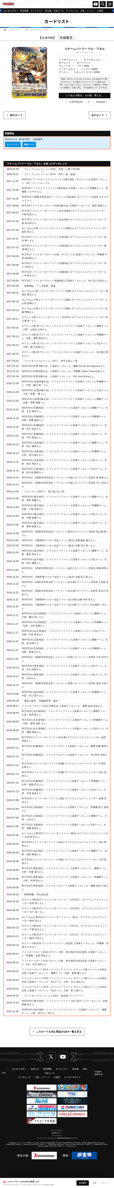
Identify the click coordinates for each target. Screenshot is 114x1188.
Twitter (51, 1056)
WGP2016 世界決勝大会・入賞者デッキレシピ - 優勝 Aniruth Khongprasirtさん (63, 366)
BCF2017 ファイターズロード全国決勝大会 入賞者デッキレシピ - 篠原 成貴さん (64, 205)
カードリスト (15, 30)
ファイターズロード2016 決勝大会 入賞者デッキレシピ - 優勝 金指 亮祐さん (62, 706)
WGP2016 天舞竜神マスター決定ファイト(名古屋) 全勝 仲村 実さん (58, 599)
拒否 (94, 1183)
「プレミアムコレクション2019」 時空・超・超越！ (49, 174)
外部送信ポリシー (57, 1133)
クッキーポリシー (57, 1135)
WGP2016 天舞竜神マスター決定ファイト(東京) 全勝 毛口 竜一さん (58, 545)
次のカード (97, 115)
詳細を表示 (104, 1183)
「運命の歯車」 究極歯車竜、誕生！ (41, 701)
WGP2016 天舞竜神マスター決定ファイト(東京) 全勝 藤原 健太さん (58, 540)
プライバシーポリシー (57, 1130)
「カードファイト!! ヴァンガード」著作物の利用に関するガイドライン (57, 1138)
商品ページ (29, 144)
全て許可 (82, 1183)
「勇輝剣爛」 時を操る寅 (35, 894)
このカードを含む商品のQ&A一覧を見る (59, 1031)
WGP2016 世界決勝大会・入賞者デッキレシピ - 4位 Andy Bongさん (58, 376)
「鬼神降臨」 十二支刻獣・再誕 (39, 286)
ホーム (5, 29)
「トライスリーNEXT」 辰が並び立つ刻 (43, 491)
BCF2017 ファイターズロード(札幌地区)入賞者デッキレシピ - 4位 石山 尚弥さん (64, 280)
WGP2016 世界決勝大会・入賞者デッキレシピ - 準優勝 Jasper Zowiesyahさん (63, 371)
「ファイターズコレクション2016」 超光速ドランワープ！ (53, 995)
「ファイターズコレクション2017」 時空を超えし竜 (49, 361)
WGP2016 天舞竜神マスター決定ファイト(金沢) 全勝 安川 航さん (57, 577)
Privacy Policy (49, 1184)
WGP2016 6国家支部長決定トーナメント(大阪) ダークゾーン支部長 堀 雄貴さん (65, 477)
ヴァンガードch (96, 4)
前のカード (16, 115)
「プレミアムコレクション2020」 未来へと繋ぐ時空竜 (51, 169)
